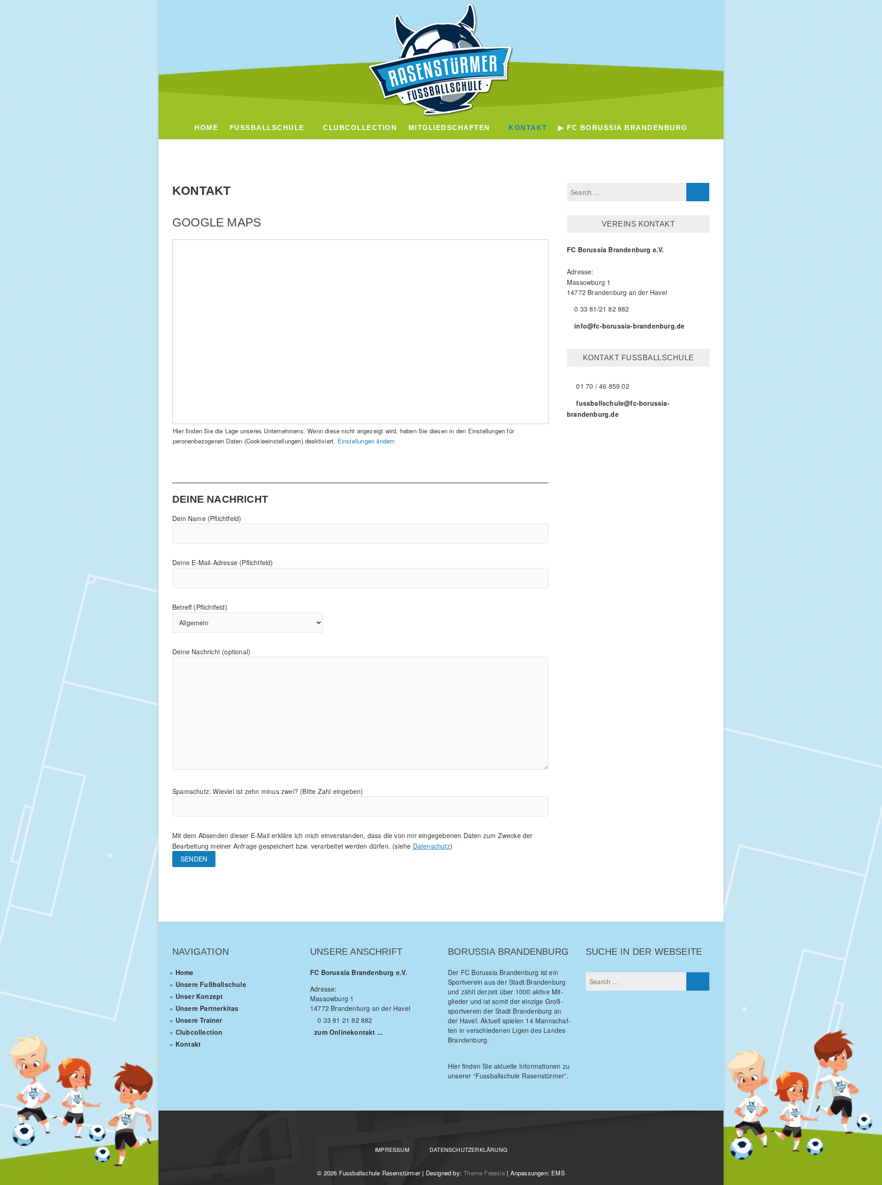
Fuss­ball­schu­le (267, 127)
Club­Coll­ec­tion (360, 127)
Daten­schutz (431, 845)
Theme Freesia (484, 1172)
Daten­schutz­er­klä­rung (468, 1149)
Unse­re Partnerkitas (207, 1008)
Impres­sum (392, 1149)
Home (206, 127)
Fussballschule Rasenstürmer (379, 1172)
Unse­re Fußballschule (210, 984)
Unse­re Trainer (198, 1020)
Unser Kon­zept (199, 996)
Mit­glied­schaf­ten (449, 127)
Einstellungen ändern (366, 441)
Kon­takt (528, 127)
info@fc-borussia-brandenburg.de (629, 325)
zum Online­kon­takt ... (348, 1032)
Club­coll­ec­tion (199, 1032)
